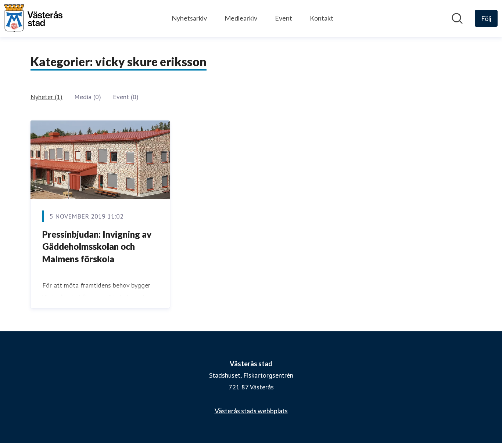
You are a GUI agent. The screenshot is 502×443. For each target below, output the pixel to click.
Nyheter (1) (46, 97)
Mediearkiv (241, 18)
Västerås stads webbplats (251, 411)
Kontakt (321, 18)
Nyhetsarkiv (189, 18)
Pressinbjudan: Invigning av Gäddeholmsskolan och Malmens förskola (96, 246)
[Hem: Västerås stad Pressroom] (33, 18)
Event (283, 18)
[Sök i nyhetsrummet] (457, 18)
